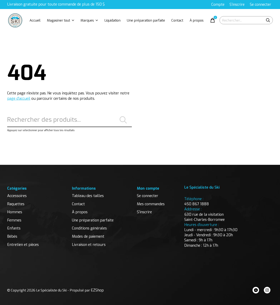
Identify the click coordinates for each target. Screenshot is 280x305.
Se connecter (147, 195)
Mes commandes (151, 204)
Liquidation (112, 20)
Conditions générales (89, 228)
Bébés (12, 236)
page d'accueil (18, 98)
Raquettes (15, 204)
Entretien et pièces (23, 244)
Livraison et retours (89, 244)
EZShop (97, 290)
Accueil (35, 20)
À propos (197, 20)
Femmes (14, 220)
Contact (177, 20)
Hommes (14, 212)
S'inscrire (144, 212)
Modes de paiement (88, 236)
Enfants (13, 228)
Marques (87, 20)
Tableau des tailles (88, 195)
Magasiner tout (58, 20)
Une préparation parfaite (146, 20)
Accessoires (17, 195)
